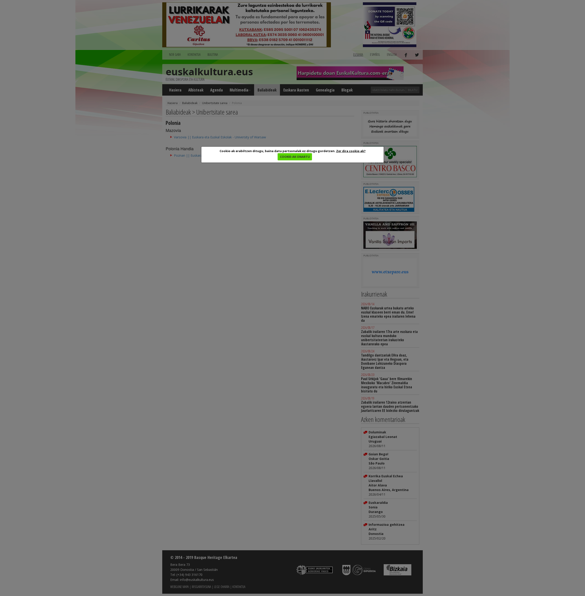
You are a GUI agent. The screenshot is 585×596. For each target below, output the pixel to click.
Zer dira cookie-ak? (351, 151)
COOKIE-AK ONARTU (295, 157)
